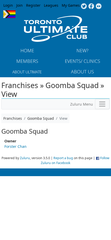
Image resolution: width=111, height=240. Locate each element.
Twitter (83, 6)
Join (19, 5)
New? (82, 50)
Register (33, 5)
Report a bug (63, 158)
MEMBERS (27, 61)
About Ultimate (27, 71)
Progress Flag (9, 14)
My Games (71, 5)
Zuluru (25, 158)
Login (8, 5)
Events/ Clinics (82, 61)
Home (27, 50)
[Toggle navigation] (102, 104)
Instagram (98, 6)
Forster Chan (15, 146)
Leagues (51, 5)
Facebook (91, 6)
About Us (82, 71)
